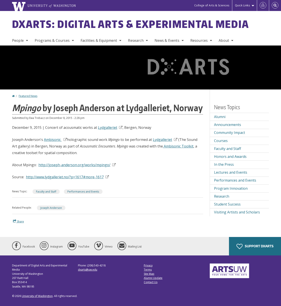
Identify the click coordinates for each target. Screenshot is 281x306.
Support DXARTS (259, 246)
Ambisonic (53, 139)
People (18, 40)
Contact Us (150, 282)
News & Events (167, 40)
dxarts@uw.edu (87, 269)
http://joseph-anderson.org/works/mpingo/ (74, 164)
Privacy (148, 265)
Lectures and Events (230, 172)
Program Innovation (231, 188)
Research (135, 40)
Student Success (227, 204)
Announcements (227, 124)
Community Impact (229, 132)
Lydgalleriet (107, 127)
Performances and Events (83, 191)
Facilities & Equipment (99, 40)
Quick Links (242, 5)
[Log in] (263, 5)
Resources (199, 40)
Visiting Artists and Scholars (237, 212)
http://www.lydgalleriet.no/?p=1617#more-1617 (65, 177)
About (224, 40)
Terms (148, 269)
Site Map (149, 274)
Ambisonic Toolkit (178, 146)
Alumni (219, 116)
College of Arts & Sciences (211, 5)
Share (20, 221)
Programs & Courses (52, 40)
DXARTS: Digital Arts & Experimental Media (130, 24)
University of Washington (37, 296)
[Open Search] (275, 5)
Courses (221, 140)
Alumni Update (153, 278)
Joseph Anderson (51, 208)
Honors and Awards (230, 156)
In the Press (224, 164)
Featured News (28, 96)
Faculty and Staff (46, 191)
